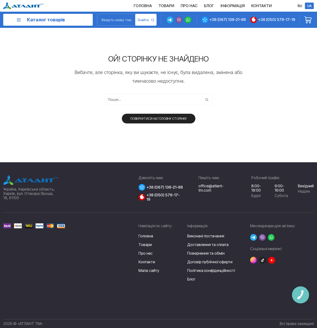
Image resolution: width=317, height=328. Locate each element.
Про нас (145, 253)
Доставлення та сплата (208, 245)
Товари (145, 244)
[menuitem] (143, 6)
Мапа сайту (148, 270)
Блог (191, 279)
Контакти (146, 262)
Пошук (146, 20)
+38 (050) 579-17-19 (276, 19)
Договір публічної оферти (209, 262)
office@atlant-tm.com (211, 188)
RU (300, 6)
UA (309, 6)
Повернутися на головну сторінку (158, 118)
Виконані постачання (205, 236)
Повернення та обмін (205, 253)
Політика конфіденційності (211, 270)
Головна (145, 236)
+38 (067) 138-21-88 (227, 19)
